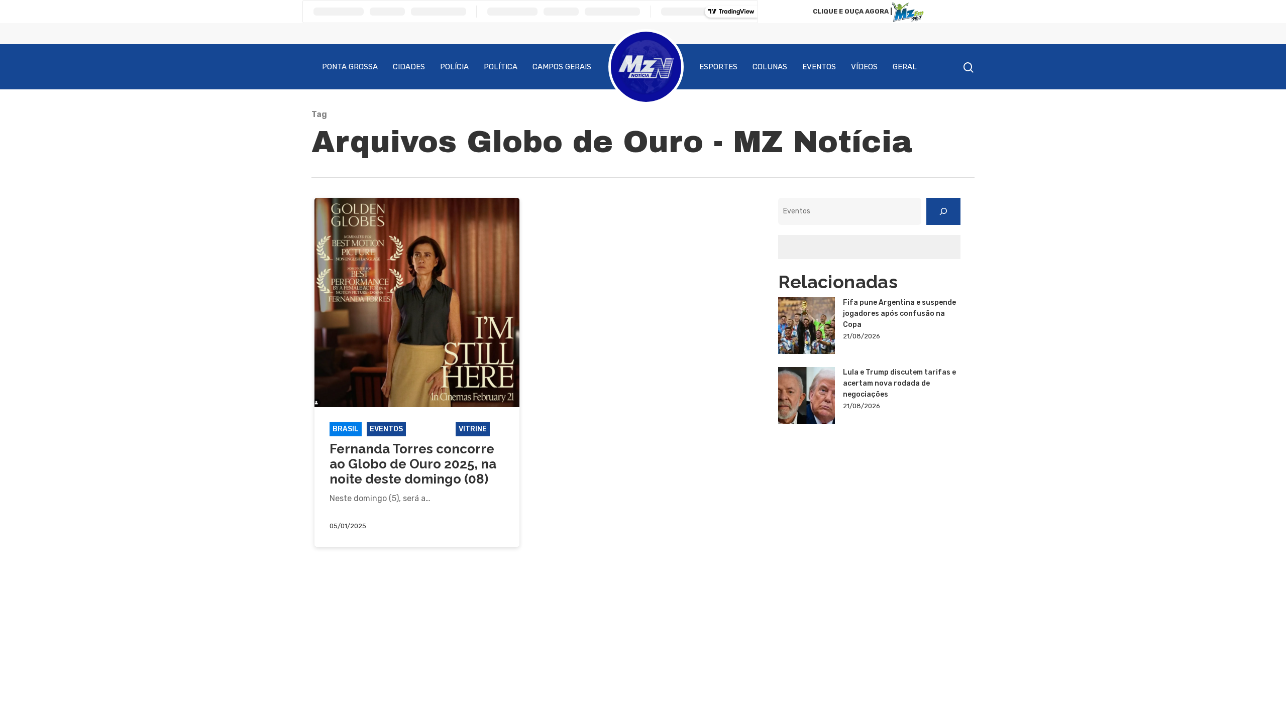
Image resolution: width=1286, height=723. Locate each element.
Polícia (454, 66)
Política (500, 66)
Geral (905, 66)
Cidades (409, 66)
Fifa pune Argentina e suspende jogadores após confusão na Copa (899, 313)
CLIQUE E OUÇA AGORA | (852, 11)
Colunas (770, 66)
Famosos (431, 429)
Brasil (346, 429)
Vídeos (864, 66)
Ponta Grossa (350, 66)
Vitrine (473, 429)
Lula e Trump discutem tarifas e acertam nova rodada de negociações (899, 383)
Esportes (718, 66)
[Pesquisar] (943, 211)
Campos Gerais (561, 66)
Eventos (819, 66)
